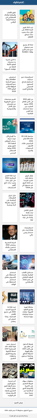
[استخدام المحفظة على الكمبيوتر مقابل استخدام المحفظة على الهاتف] (9, 271)
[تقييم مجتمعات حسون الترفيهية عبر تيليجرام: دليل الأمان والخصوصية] (9, 106)
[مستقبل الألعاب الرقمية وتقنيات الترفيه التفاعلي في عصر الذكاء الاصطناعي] (27, 271)
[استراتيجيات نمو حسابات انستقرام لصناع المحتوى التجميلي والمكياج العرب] (27, 84)
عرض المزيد (18, 403)
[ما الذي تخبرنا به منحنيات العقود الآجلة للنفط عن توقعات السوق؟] (9, 57)
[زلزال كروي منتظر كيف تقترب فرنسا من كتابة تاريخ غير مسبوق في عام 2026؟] (27, 174)
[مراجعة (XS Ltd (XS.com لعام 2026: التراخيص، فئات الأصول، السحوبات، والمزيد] (27, 137)
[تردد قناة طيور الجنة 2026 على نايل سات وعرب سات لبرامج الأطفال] (27, 25)
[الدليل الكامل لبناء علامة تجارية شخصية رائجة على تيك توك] (27, 208)
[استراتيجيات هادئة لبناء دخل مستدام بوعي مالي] (27, 238)
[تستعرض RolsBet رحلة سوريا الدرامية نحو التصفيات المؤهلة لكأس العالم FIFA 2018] (9, 84)
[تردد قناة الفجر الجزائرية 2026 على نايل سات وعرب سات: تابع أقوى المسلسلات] (9, 174)
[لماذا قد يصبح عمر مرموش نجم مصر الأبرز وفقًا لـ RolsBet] (27, 57)
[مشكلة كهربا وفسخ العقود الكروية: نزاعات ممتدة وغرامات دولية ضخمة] (27, 306)
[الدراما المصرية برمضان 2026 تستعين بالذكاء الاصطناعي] (9, 238)
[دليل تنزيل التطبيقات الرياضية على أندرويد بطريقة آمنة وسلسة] (9, 208)
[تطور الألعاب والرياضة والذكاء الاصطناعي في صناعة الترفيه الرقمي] (9, 25)
